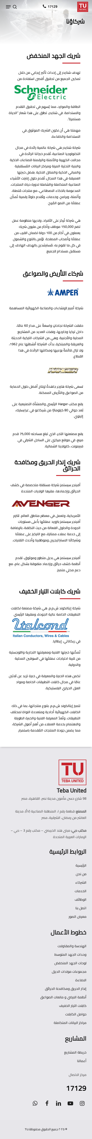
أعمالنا (81, 1060)
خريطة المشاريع (75, 1052)
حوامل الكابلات (75, 1014)
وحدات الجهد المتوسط (70, 954)
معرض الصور (77, 916)
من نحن (81, 873)
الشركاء (80, 882)
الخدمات (80, 890)
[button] (8, 7)
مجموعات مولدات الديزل (69, 971)
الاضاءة (80, 980)
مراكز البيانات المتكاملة (70, 1022)
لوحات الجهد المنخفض (70, 963)
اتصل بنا (80, 908)
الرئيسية (81, 865)
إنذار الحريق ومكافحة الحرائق (65, 988)
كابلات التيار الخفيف (72, 1005)
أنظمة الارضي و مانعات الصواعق (63, 997)
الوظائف (80, 899)
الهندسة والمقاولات (72, 945)
